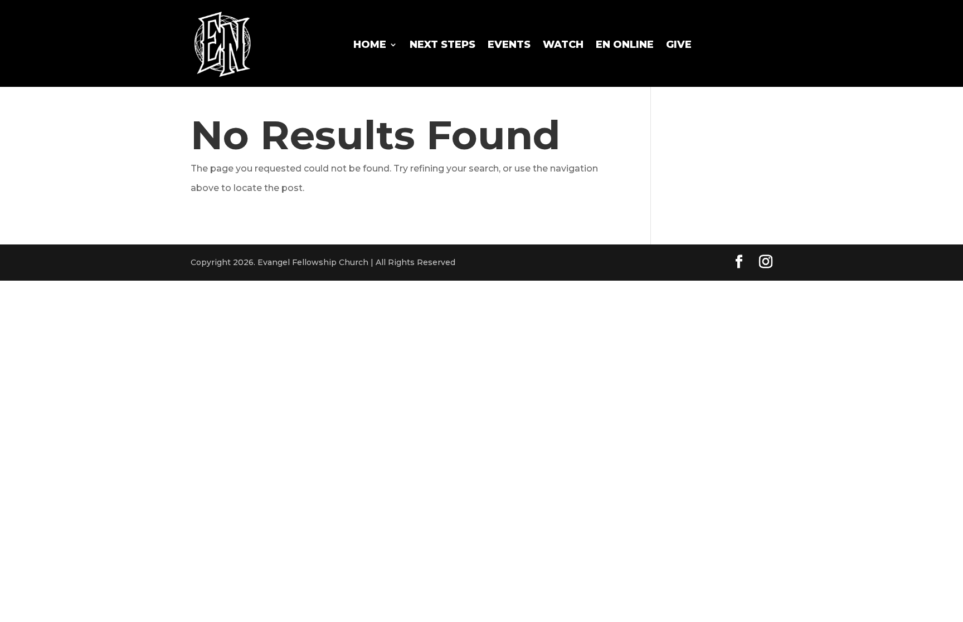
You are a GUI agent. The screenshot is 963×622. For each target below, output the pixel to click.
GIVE (679, 44)
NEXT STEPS (442, 44)
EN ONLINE (625, 44)
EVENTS (509, 44)
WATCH (563, 44)
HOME (369, 44)
